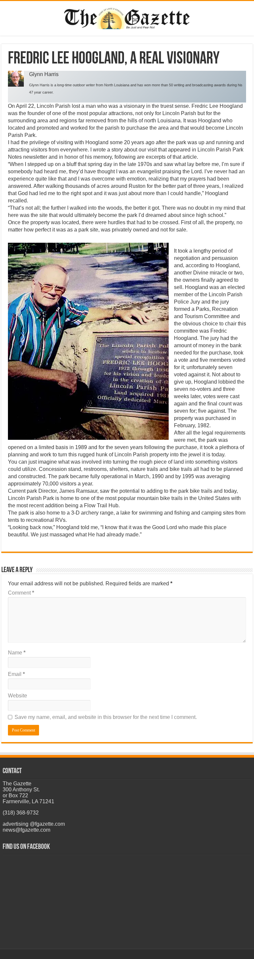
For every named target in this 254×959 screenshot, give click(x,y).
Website (17, 695)
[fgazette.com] (127, 17)
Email (16, 674)
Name (16, 652)
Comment (21, 593)
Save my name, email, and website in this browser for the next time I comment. (106, 717)
